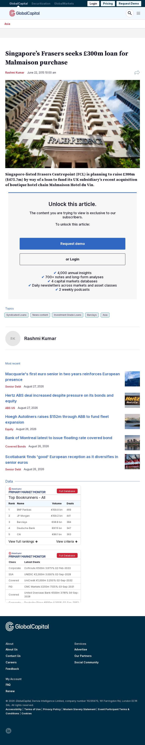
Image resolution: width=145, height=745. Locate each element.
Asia (7, 23)
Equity (9, 429)
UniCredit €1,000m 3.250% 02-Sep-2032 (48, 580)
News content (40, 314)
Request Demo (129, 3)
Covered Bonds (15, 446)
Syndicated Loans (16, 314)
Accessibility (14, 709)
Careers (11, 662)
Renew (10, 691)
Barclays (92, 314)
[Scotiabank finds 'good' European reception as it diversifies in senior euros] (132, 461)
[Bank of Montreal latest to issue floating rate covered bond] (132, 442)
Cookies (27, 713)
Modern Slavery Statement (79, 709)
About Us (12, 649)
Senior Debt (13, 386)
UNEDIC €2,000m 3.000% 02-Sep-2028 (47, 574)
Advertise (80, 649)
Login (93, 3)
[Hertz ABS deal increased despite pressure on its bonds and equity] (132, 400)
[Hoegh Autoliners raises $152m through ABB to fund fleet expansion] (132, 421)
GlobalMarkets (64, 3)
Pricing (108, 3)
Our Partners (83, 656)
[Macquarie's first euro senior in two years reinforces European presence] (132, 378)
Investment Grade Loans (67, 314)
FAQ (8, 684)
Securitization (41, 3)
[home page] (24, 13)
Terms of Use (32, 709)
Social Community (86, 662)
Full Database (67, 491)
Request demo (72, 244)
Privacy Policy (52, 709)
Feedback (12, 668)
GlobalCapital (18, 3)
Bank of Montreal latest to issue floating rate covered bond (58, 438)
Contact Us (13, 656)
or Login (72, 259)
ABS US (10, 408)
